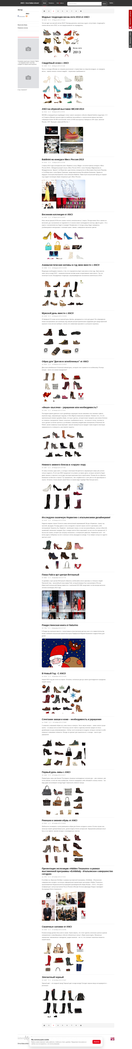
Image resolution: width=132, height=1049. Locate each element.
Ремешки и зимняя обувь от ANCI (59, 820)
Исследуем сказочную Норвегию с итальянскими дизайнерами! (76, 517)
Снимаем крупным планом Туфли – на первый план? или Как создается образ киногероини (28, 62)
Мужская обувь (22, 25)
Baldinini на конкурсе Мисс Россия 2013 (63, 159)
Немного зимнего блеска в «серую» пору (64, 464)
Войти (111, 3)
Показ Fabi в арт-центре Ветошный (60, 574)
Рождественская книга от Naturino (60, 625)
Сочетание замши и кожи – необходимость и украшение (71, 719)
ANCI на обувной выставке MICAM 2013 (63, 109)
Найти (104, 4)
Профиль (51, 3)
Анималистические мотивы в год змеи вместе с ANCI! (71, 265)
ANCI (27, 13)
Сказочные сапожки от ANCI (57, 926)
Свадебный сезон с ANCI (55, 63)
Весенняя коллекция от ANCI (57, 214)
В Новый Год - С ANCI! (54, 673)
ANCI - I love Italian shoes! (29, 3)
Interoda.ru (60, 3)
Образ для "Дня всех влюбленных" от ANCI (65, 361)
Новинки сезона (23, 28)
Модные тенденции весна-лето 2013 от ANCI (65, 17)
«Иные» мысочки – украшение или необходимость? (70, 407)
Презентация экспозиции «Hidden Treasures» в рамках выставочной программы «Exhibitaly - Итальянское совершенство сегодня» (77, 871)
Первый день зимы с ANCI (56, 772)
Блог (44, 3)
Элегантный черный (53, 977)
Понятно (96, 1042)
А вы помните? (22, 90)
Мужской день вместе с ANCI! (58, 313)
